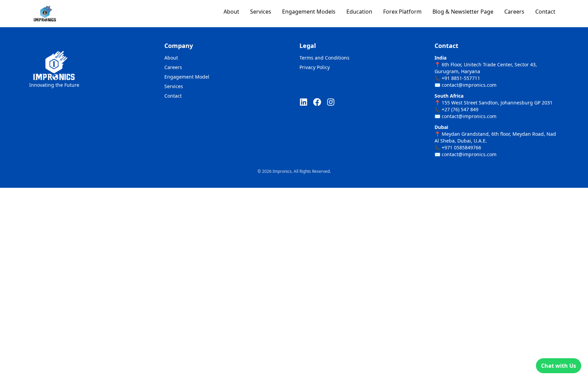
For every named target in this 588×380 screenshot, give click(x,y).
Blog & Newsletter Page (462, 11)
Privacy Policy (314, 67)
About (231, 11)
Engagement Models (309, 11)
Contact (545, 11)
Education (359, 11)
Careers (514, 11)
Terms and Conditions (324, 57)
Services (260, 11)
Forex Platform (402, 11)
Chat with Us (558, 365)
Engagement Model (186, 76)
